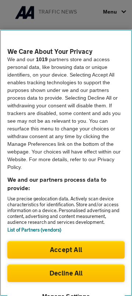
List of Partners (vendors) (34, 230)
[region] (66, 163)
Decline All (66, 273)
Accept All (66, 249)
